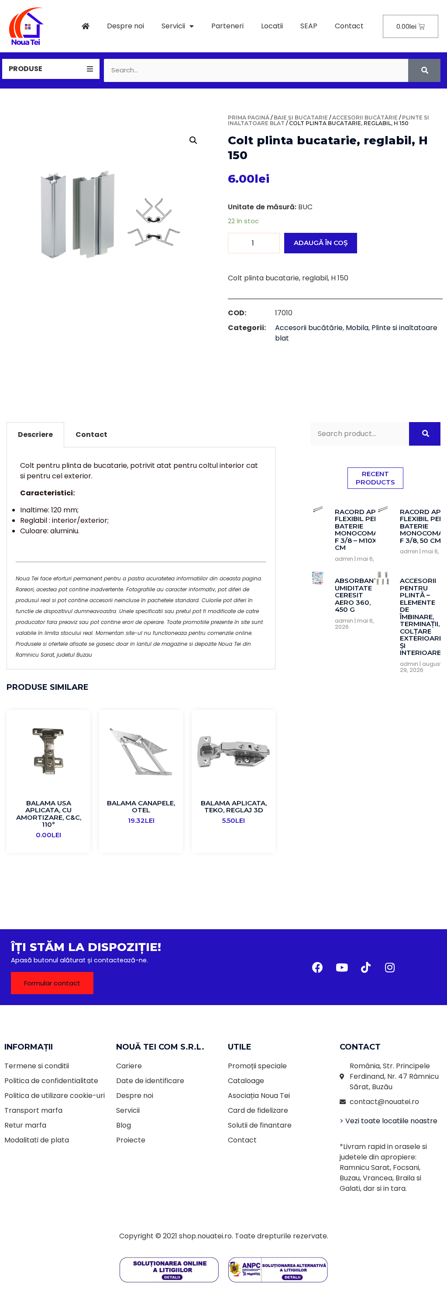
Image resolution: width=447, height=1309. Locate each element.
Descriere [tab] (35, 435)
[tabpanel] (141, 558)
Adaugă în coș (320, 243)
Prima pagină (248, 117)
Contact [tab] (91, 435)
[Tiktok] (366, 967)
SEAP (308, 26)
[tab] (51, 69)
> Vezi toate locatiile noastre (388, 1121)
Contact (349, 26)
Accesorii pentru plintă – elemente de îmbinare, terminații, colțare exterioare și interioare (421, 616)
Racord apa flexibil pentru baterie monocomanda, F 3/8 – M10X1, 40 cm (364, 530)
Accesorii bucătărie (365, 117)
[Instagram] (390, 967)
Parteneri (227, 26)
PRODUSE (25, 69)
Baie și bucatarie (301, 117)
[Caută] (424, 70)
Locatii (272, 26)
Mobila (357, 328)
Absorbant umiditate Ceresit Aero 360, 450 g (356, 595)
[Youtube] (342, 967)
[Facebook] (318, 967)
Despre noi (125, 26)
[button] (52, 983)
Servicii (173, 26)
